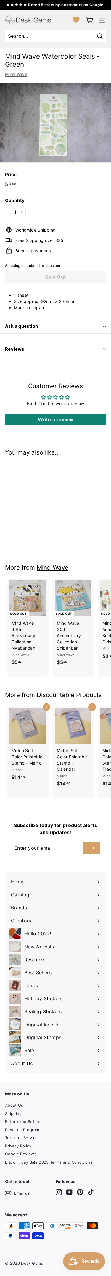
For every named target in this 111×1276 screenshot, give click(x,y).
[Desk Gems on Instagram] (59, 1192)
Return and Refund (23, 1121)
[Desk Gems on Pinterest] (80, 1192)
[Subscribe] (91, 848)
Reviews (14, 349)
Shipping (12, 265)
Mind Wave (16, 74)
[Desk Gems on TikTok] (91, 1192)
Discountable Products (69, 694)
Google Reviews (20, 1154)
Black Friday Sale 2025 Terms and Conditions (48, 1162)
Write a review (55, 419)
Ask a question (21, 326)
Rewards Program (22, 1129)
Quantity (15, 200)
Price (11, 174)
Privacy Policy (18, 1146)
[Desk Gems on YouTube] (69, 1192)
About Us (14, 1105)
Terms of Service (21, 1137)
